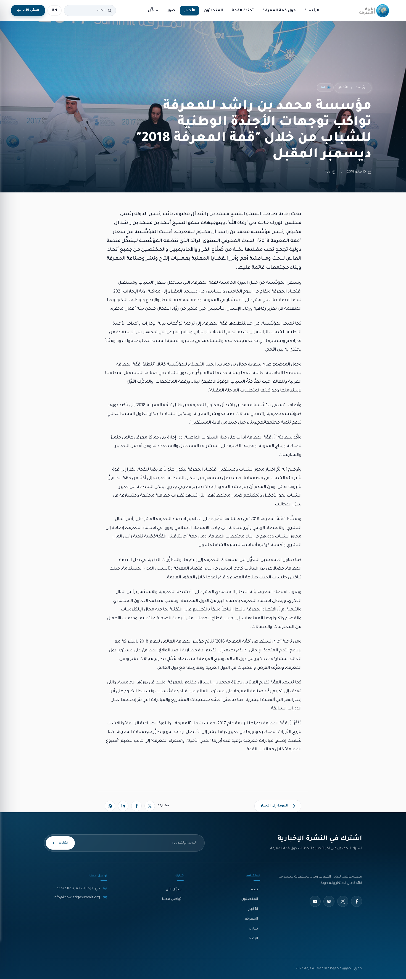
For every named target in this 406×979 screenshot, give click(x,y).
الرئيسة (311, 11)
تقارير (253, 929)
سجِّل (153, 11)
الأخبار (189, 11)
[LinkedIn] (123, 806)
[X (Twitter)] (149, 806)
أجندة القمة (243, 11)
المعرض (251, 919)
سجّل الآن (173, 890)
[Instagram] (328, 901)
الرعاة (253, 939)
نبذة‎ (254, 890)
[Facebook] (136, 806)
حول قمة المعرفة (279, 11)
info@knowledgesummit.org (77, 898)
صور (171, 11)
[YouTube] (315, 901)
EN (54, 10)
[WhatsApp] (110, 806)
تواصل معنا (171, 899)
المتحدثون (213, 11)
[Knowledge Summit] (373, 10)
